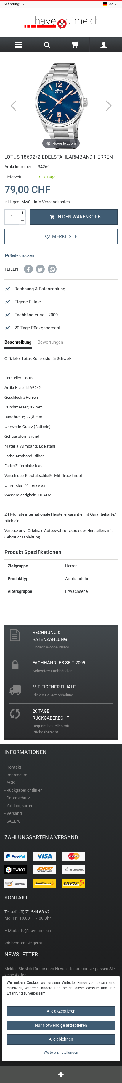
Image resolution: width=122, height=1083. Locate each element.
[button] (28, 269)
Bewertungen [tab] (50, 342)
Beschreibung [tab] (18, 342)
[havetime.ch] (61, 22)
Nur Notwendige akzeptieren (61, 1025)
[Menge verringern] (22, 221)
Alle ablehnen (61, 1039)
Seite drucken (21, 255)
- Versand (13, 813)
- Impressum (15, 775)
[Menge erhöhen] (22, 213)
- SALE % (12, 821)
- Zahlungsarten (18, 805)
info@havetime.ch (34, 930)
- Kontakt (12, 767)
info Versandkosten (52, 201)
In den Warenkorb (79, 217)
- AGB (9, 782)
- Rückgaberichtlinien (23, 790)
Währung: (13, 4)
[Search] (47, 45)
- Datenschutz (17, 798)
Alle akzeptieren (61, 1011)
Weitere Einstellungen (61, 1052)
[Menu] (18, 44)
